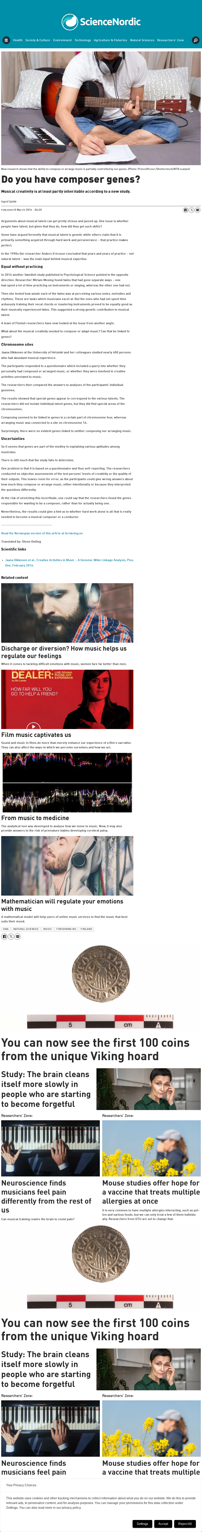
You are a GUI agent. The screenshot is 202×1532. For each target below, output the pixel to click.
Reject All (185, 1523)
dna (6, 929)
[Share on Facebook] (185, 210)
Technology (83, 40)
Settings (142, 1523)
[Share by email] (197, 210)
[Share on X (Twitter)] (191, 210)
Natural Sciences (142, 40)
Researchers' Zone (170, 40)
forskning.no (66, 929)
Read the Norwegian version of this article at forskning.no (42, 533)
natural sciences (26, 929)
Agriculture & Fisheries (110, 40)
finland (86, 929)
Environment (62, 40)
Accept (163, 1523)
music (47, 929)
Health (17, 40)
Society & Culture (37, 40)
